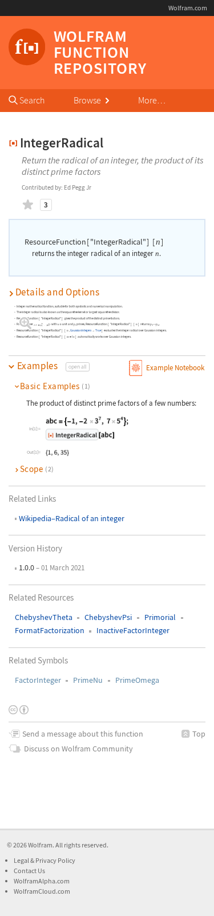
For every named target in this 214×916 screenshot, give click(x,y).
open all (77, 366)
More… (151, 100)
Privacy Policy (55, 860)
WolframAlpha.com (42, 881)
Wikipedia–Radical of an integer (71, 518)
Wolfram (40, 845)
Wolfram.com (187, 7)
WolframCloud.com (42, 891)
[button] (107, 292)
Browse (88, 100)
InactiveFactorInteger (132, 630)
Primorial (160, 617)
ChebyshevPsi (108, 617)
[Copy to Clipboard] (87, 428)
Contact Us (29, 870)
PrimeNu (88, 680)
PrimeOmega (137, 680)
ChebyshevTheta (43, 617)
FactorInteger (38, 680)
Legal (22, 860)
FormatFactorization (49, 630)
